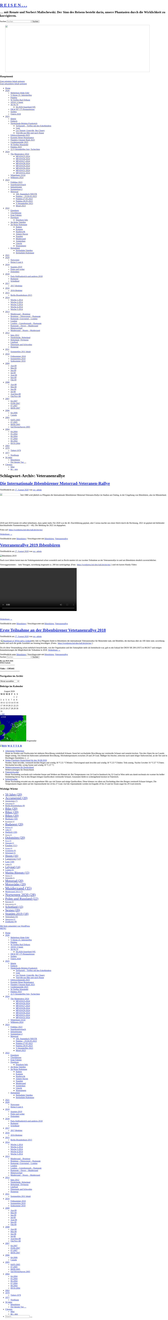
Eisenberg (14, 210)
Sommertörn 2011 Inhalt (20, 352)
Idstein (13, 119)
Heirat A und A (16, 262)
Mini (12, 467)
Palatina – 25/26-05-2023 (26, 196)
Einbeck (13, 121)
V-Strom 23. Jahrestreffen (21, 95)
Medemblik (10, 878)
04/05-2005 (15, 420)
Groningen (10, 851)
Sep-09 (13, 377)
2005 (7, 417)
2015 (7, 293)
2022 (7, 208)
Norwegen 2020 (20, 895)
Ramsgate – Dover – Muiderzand (24, 326)
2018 (7, 274)
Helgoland (10, 853)
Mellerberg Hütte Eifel (19, 93)
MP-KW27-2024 (23, 161)
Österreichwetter (12, 772)
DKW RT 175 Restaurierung (22, 109)
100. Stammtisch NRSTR (26, 194)
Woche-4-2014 (16, 307)
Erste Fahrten (16, 215)
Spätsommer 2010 (17, 361)
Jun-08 (13, 389)
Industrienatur (16, 187)
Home (7, 88)
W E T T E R (14, 745)
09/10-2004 (15, 443)
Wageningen (21, 246)
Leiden (8, 864)
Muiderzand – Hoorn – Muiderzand (25, 330)
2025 (7, 116)
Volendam (11, 917)
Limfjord (14, 342)
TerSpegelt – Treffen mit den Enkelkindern (33, 126)
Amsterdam (20, 241)
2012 (7, 333)
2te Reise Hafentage (18, 224)
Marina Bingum (17, 872)
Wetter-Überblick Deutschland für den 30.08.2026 (26, 760)
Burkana (9, 827)
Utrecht (19, 243)
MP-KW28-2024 (23, 163)
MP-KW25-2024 (23, 156)
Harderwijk (20, 232)
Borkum (11, 818)
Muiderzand (21, 239)
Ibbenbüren (15, 460)
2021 (7, 255)
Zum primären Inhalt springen (12, 81)
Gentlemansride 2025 (19, 142)
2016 (7, 288)
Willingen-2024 (16, 177)
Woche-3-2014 (16, 304)
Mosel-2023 (21, 206)
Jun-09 (13, 370)
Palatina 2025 (16, 147)
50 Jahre (8, 457)
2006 (7, 410)
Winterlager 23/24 (17, 175)
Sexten (12, 910)
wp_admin (37, 490)
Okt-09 (13, 380)
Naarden (19, 236)
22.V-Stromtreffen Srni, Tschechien (25, 149)
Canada (13, 415)
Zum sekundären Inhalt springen (13, 84)
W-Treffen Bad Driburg (20, 100)
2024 (7, 152)
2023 (7, 180)
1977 (7, 453)
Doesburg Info (22, 220)
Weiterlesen (6, 534)
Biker (11, 812)
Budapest (14, 279)
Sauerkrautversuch (18, 184)
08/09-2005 (15, 424)
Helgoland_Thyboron (19, 340)
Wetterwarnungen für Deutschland (19, 767)
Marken (8, 875)
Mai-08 (13, 387)
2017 (7, 283)
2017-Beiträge (16, 286)
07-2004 (13, 439)
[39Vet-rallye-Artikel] (16, 641)
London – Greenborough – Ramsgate (25, 323)
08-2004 (13, 441)
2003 (7, 446)
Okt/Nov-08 (15, 396)
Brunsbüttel (9, 821)
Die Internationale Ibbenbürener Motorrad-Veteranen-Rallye (55, 483)
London (13, 321)
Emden (11, 845)
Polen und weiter (17, 269)
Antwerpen (9, 803)
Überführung (15, 213)
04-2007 (13, 401)
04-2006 (13, 413)
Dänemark (9, 843)
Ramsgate (9, 902)
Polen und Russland (21, 898)
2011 (7, 349)
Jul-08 (13, 392)
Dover (8, 841)
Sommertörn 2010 (17, 359)
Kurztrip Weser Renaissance (22, 137)
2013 (7, 312)
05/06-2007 (15, 403)
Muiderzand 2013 (14, 892)
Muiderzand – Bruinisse (20, 314)
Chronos (8, 464)
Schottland (14, 281)
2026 (7, 90)
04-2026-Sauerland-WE (26, 107)
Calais (8, 830)
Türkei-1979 (15, 450)
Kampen (19, 229)
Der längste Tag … (18, 462)
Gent (18, 128)
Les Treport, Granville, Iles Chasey (30, 130)
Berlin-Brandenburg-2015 (21, 295)
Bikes (12, 815)
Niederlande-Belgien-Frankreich (23, 123)
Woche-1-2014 (16, 300)
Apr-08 (13, 384)
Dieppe (8, 835)
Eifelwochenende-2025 (20, 135)
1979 (7, 448)
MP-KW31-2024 (23, 170)
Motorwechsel (16, 328)
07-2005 (13, 422)
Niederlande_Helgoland (20, 337)
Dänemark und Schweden (21, 344)
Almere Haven (22, 234)
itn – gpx (14, 469)
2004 (7, 429)
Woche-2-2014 (16, 302)
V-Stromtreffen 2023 (24, 203)
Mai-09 (13, 368)
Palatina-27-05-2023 (24, 199)
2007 (7, 399)
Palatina (13, 97)
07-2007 (13, 406)
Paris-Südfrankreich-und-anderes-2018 (26, 276)
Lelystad (12, 867)
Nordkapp (14, 455)
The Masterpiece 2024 (19, 154)
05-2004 (13, 434)
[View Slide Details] (77, 71)
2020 (7, 257)
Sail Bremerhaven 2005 (20, 427)
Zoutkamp (11, 921)
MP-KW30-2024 (23, 168)
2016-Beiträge (16, 290)
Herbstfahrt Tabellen (24, 250)
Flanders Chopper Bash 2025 (22, 140)
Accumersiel (16, 798)
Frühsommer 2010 (18, 356)
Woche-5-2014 (16, 309)
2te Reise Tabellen (18, 222)
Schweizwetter (11, 779)
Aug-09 (13, 375)
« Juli (2, 714)
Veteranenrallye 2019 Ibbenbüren (30, 545)
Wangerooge (10, 919)
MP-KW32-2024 (23, 173)
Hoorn (11, 855)
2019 (7, 264)
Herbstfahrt (15, 248)
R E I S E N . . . (13, 5)
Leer (9, 861)
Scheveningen (10, 904)
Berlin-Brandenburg (15, 806)
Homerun (14, 347)
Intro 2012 (14, 335)
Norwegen (14, 260)
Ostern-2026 (15, 114)
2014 (7, 297)
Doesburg (14, 217)
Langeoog (13, 858)
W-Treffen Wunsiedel (19, 145)
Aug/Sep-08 (15, 394)
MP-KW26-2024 (23, 159)
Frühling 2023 (16, 182)
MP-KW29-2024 (23, 166)
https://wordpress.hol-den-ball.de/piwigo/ (26, 530)
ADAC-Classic (16, 102)
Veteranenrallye (61, 539)
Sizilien (13, 112)
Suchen (3, 21)
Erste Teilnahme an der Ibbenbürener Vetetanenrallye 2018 (53, 630)
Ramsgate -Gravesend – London (23, 319)
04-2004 (13, 432)
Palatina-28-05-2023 (24, 201)
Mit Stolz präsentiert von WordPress (15, 926)
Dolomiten (14, 272)
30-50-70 (14, 105)
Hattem (19, 227)
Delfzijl (11, 832)
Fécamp (8, 848)
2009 (7, 363)
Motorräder (15, 884)
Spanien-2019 (16, 267)
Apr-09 (13, 366)
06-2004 (13, 436)
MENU (3, 928)
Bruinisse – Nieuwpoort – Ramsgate (25, 316)
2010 (7, 354)
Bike (11, 808)
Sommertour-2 (16, 189)
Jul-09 (13, 373)
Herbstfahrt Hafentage (25, 253)
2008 (7, 382)
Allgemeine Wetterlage (14, 751)
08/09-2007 (15, 408)
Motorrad (14, 192)
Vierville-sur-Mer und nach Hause (30, 133)
